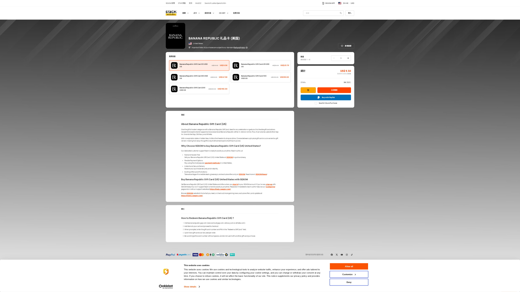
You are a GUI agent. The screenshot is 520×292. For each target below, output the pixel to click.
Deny (349, 282)
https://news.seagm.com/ (192, 196)
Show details (190, 287)
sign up (269, 184)
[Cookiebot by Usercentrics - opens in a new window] (166, 287)
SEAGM (230, 157)
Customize (347, 274)
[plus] (348, 58)
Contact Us (270, 187)
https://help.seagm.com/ (220, 189)
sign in (235, 184)
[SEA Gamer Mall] (171, 13)
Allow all (349, 266)
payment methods (212, 163)
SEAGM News (261, 174)
